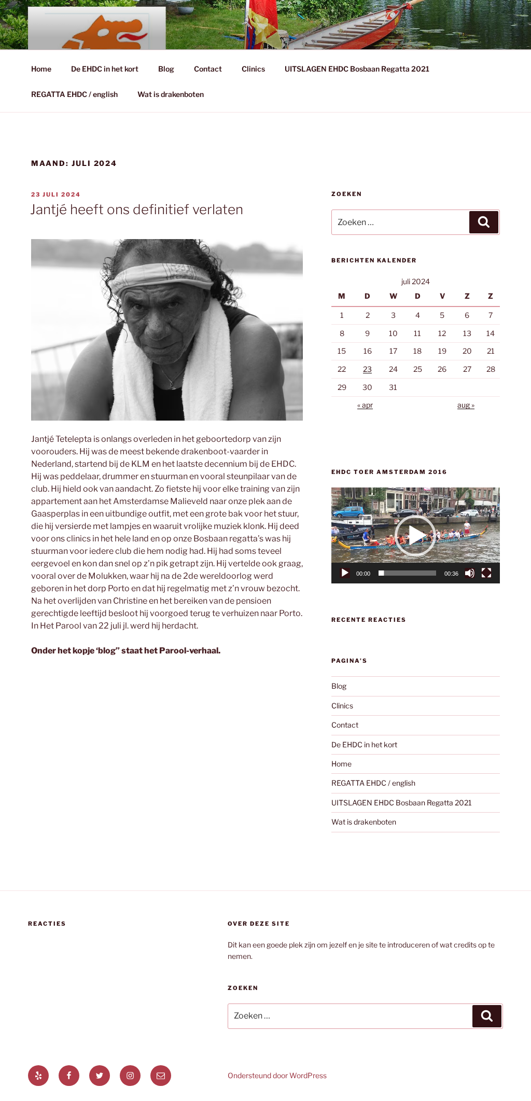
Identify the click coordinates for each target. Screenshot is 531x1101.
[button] (415, 535)
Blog (166, 68)
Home (41, 68)
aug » (465, 404)
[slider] (407, 573)
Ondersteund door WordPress (277, 1075)
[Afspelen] (345, 573)
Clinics (253, 68)
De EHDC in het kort (104, 68)
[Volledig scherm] (486, 573)
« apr (365, 404)
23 (367, 369)
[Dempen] (470, 573)
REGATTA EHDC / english (74, 94)
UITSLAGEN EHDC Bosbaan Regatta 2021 (357, 68)
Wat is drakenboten (170, 94)
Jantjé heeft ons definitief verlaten (136, 209)
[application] (415, 535)
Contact (208, 68)
